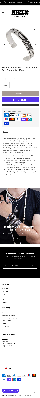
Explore (20, 239)
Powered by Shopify (25, 395)
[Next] (35, 44)
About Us (5, 339)
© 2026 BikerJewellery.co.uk (10, 395)
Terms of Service (7, 329)
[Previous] (4, 44)
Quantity (4, 85)
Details (5, 132)
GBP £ (10, 368)
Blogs (3, 299)
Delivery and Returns (8, 315)
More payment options (20, 105)
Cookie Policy (6, 323)
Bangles (4, 302)
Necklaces (5, 288)
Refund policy (6, 320)
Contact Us (5, 341)
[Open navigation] (5, 13)
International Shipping (9, 318)
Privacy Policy (6, 326)
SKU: (3, 79)
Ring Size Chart (7, 346)
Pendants (5, 297)
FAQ (3, 312)
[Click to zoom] (34, 29)
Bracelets (5, 291)
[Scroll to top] (35, 392)
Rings (3, 294)
